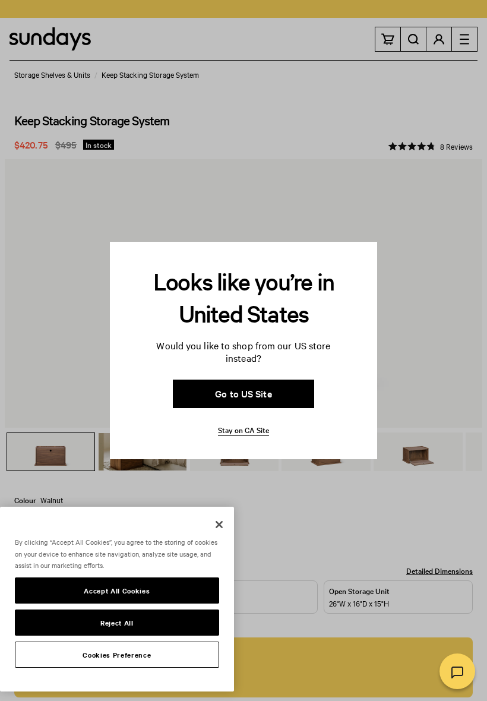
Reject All (117, 622)
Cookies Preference (117, 654)
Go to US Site (243, 393)
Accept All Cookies (117, 590)
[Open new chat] (457, 671)
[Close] (219, 524)
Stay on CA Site (243, 429)
